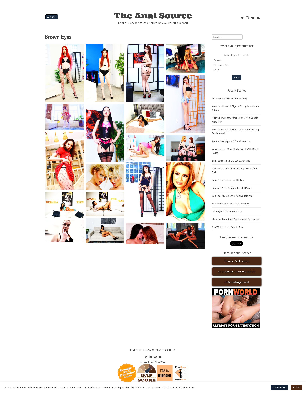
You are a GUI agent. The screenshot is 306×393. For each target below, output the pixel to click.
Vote (237, 77)
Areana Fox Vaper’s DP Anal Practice (231, 141)
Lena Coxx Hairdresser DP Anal (228, 180)
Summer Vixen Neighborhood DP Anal (232, 187)
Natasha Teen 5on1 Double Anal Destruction (236, 219)
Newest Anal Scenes (236, 261)
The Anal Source (153, 15)
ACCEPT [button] (296, 387)
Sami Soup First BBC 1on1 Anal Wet (231, 160)
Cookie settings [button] (279, 387)
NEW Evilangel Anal (236, 282)
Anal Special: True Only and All (236, 271)
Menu (52, 17)
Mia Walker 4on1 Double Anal (228, 227)
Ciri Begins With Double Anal (227, 211)
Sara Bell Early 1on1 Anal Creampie (231, 203)
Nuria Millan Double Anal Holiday (229, 98)
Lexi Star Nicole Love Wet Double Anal (232, 195)
